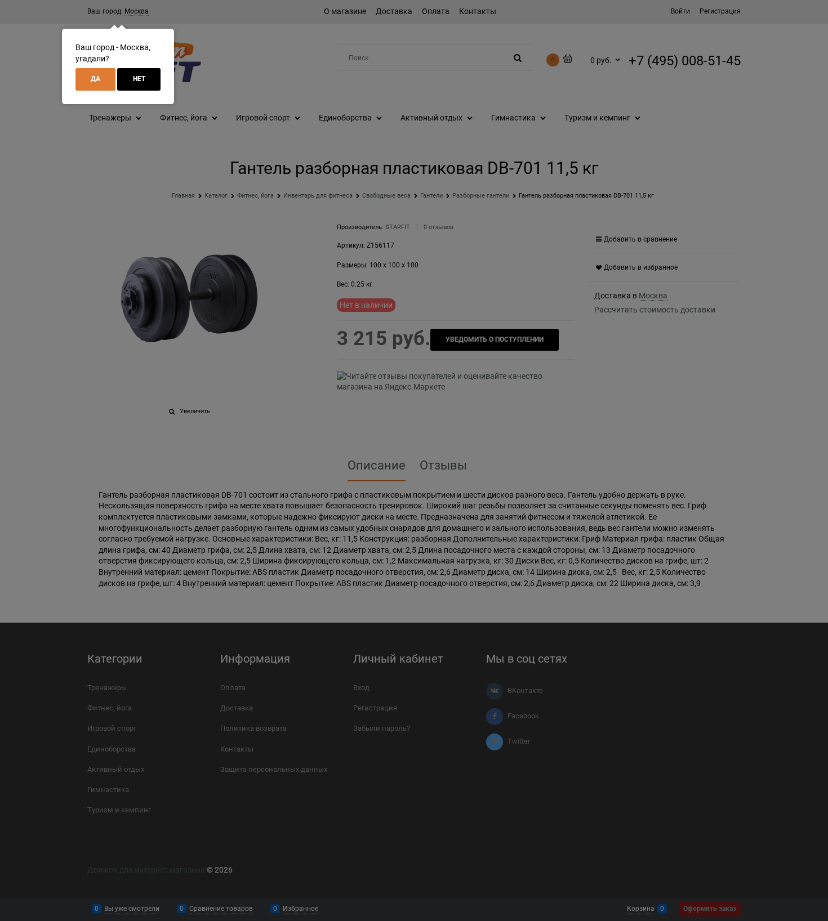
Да (95, 79)
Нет (139, 79)
